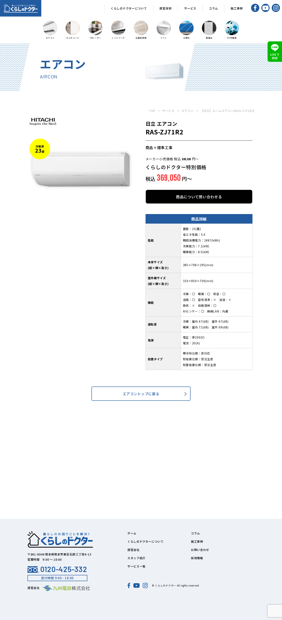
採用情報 (197, 558)
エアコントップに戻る (141, 393)
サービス (190, 8)
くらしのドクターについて (129, 8)
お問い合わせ (200, 550)
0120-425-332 (63, 569)
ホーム (131, 533)
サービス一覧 (136, 566)
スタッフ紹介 (136, 558)
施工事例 (237, 8)
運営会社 (133, 550)
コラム (213, 8)
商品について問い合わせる (199, 196)
